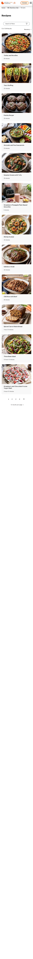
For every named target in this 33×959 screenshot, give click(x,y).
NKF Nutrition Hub (13, 7)
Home (3, 7)
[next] (24, 399)
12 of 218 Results (7, 28)
